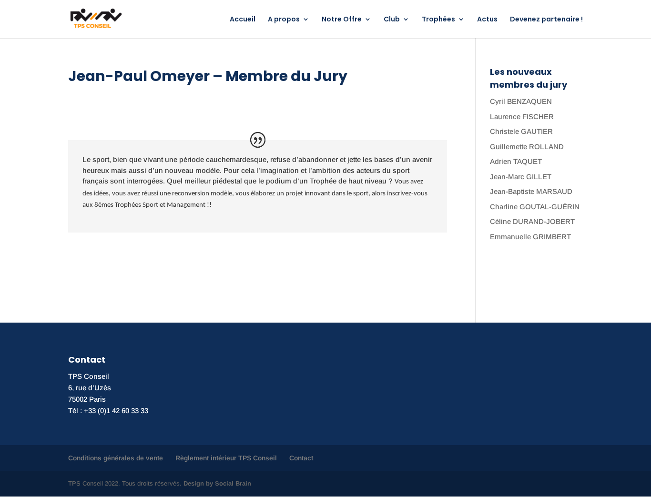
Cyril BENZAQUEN (521, 101)
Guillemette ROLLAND (527, 146)
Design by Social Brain (217, 483)
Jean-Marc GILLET (520, 176)
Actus (487, 20)
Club (392, 20)
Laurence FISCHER (522, 116)
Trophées (438, 20)
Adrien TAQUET (516, 161)
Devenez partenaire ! (546, 20)
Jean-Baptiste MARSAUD (531, 191)
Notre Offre (342, 20)
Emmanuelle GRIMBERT (530, 237)
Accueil (242, 20)
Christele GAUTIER (521, 131)
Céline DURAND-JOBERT (532, 221)
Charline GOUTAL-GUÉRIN (535, 207)
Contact (301, 458)
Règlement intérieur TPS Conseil (226, 458)
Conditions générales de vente (115, 458)
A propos (284, 20)
